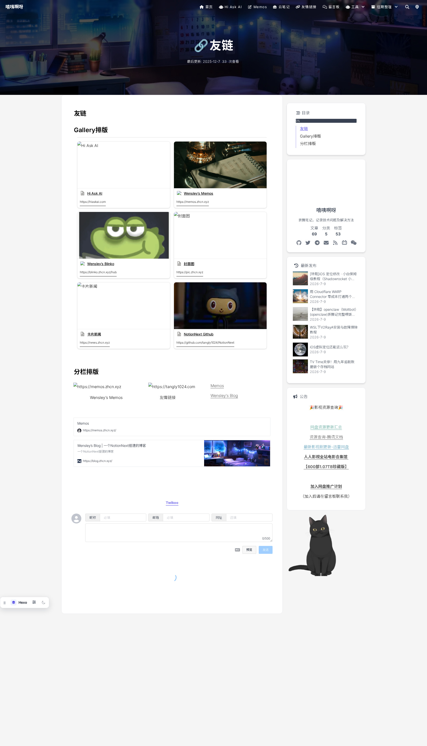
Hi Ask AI (233, 7)
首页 (209, 7)
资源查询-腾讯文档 (326, 437)
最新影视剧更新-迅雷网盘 (326, 446)
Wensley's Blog (224, 395)
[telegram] (317, 242)
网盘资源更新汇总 (326, 427)
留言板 (334, 7)
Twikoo (258, 602)
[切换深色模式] (43, 602)
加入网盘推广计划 (326, 486)
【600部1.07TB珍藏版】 (326, 466)
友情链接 (309, 7)
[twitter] (308, 242)
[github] (299, 242)
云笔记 (284, 7)
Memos (260, 7)
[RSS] (335, 242)
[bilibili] (345, 242)
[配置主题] (34, 602)
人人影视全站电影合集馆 (326, 456)
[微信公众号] (354, 242)
